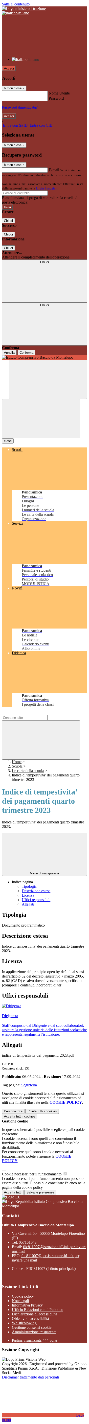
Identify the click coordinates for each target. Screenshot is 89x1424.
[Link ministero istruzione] (24, 8)
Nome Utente (59, 93)
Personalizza (13, 1111)
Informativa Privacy (27, 1305)
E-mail (54, 170)
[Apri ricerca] (48, 379)
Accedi (9, 68)
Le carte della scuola (28, 771)
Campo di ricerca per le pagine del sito (32, 713)
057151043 (28, 1242)
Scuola (17, 766)
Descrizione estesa (36, 891)
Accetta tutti (19, 1116)
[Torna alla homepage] (44, 357)
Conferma (26, 352)
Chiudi (8, 221)
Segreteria (29, 1085)
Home (17, 762)
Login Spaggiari (47, 188)
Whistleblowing (24, 1323)
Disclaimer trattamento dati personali (30, 1377)
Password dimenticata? (20, 107)
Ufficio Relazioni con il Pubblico (37, 1309)
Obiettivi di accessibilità (30, 1318)
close (8, 441)
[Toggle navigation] (41, 418)
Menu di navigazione (44, 873)
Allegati (28, 904)
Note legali (20, 1301)
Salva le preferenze (40, 1192)
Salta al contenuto (16, 4)
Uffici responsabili (36, 900)
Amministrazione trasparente (34, 1332)
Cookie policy (23, 1296)
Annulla (9, 352)
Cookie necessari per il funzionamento (32, 1174)
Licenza (28, 895)
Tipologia (29, 886)
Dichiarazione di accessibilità (34, 1314)
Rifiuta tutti (42, 1111)
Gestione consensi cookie (31, 1327)
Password (56, 98)
